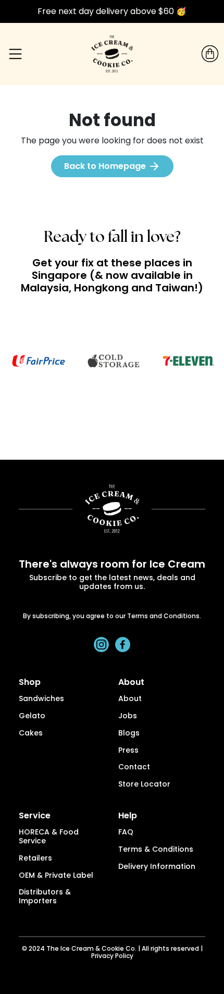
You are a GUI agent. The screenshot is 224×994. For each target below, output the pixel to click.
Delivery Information (156, 867)
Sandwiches (41, 699)
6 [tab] (151, 410)
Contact (134, 767)
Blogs (129, 734)
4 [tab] (120, 410)
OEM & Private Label (56, 876)
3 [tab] (104, 410)
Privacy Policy (112, 956)
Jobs (127, 716)
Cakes (31, 734)
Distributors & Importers (45, 897)
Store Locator (144, 785)
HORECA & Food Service (49, 837)
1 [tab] (73, 410)
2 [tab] (88, 410)
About (130, 699)
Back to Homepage (106, 166)
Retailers (35, 859)
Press (128, 751)
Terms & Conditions (155, 850)
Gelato (32, 716)
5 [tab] (135, 410)
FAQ (125, 833)
